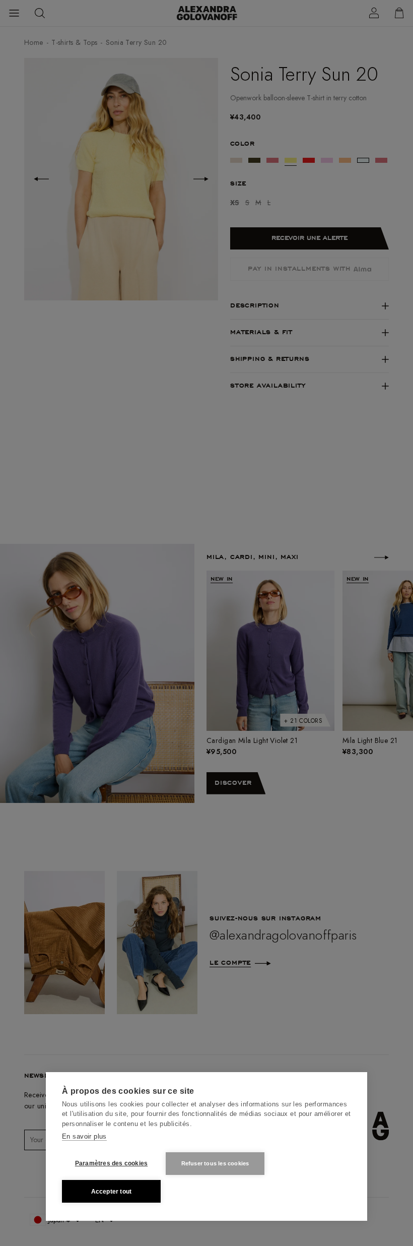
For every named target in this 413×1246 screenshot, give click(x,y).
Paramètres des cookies (111, 1163)
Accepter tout (111, 1191)
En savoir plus (84, 1136)
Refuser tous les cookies (215, 1163)
